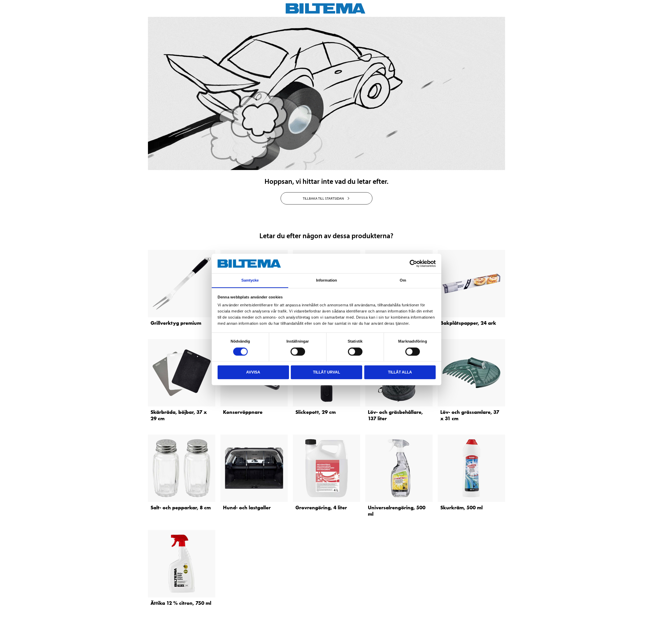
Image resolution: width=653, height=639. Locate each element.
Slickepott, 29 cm (315, 412)
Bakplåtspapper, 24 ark (468, 323)
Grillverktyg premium (175, 323)
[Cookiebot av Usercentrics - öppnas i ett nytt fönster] (413, 263)
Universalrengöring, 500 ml (396, 510)
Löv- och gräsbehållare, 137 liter (395, 415)
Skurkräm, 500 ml (461, 507)
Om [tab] (403, 280)
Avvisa (253, 372)
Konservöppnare (242, 412)
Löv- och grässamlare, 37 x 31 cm (469, 415)
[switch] (298, 351)
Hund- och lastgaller (247, 507)
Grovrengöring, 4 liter (321, 507)
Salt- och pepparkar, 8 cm (180, 507)
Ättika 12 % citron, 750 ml (180, 603)
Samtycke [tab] (250, 280)
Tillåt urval (326, 372)
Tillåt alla (400, 372)
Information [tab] (326, 280)
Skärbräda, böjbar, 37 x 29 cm (178, 415)
